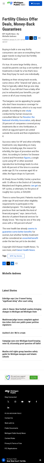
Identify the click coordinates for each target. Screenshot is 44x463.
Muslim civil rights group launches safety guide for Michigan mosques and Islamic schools (20, 354)
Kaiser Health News (25, 250)
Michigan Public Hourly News (15, 433)
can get (34, 185)
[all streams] (41, 460)
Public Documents (11, 428)
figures (27, 157)
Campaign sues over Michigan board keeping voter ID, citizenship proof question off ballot (21, 342)
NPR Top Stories (16, 256)
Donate (36, 3)
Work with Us (9, 423)
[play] (3, 460)
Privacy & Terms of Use (13, 443)
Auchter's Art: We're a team (13, 333)
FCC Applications (11, 448)
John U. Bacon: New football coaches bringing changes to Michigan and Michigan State (21, 310)
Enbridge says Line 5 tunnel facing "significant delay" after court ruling (17, 299)
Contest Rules (10, 438)
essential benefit (30, 238)
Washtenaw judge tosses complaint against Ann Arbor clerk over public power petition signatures (20, 322)
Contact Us (9, 418)
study (28, 110)
